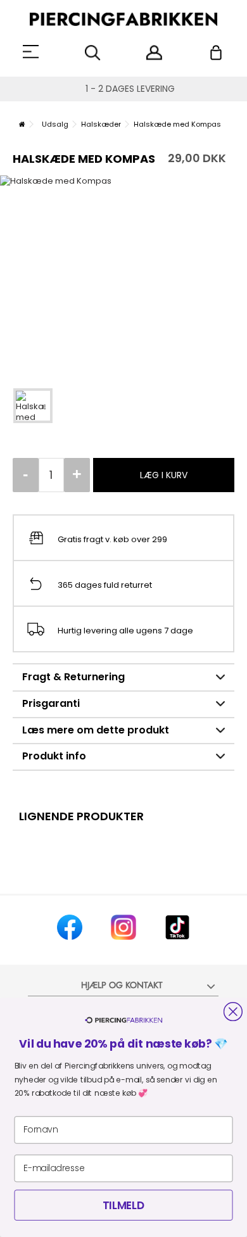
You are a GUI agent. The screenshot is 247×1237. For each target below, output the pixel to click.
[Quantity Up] (77, 475)
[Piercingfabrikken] (123, 19)
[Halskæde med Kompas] (33, 405)
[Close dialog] (233, 1011)
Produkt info (54, 756)
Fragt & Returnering (73, 676)
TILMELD (123, 1205)
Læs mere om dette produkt (95, 730)
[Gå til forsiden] (22, 124)
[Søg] (93, 53)
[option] (123, 275)
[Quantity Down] (26, 475)
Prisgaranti (51, 703)
